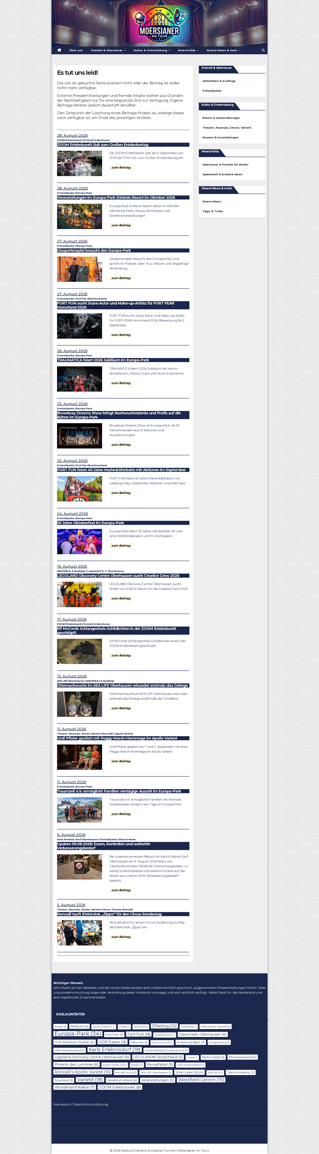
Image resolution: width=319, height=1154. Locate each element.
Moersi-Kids (187, 50)
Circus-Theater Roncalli (117, 909)
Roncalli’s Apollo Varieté (117, 733)
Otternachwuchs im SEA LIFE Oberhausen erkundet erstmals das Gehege (122, 685)
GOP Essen (112, 1041)
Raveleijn (137, 1065)
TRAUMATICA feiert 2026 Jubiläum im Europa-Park (103, 360)
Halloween (139, 1042)
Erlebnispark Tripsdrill (215, 1026)
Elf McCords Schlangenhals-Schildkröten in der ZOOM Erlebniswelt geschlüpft (116, 631)
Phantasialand (243, 1057)
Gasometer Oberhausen (203, 1034)
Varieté (90, 1079)
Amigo (60, 1026)
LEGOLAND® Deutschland (158, 1057)
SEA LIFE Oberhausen (70, 681)
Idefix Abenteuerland (70, 1050)
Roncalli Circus (125, 1072)
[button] (263, 50)
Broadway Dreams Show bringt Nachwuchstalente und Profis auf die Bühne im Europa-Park (119, 415)
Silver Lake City (189, 1072)
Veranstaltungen (157, 1080)
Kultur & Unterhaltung (151, 50)
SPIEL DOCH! (215, 1073)
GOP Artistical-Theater (75, 1042)
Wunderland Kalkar (75, 1087)
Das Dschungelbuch (104, 1027)
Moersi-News (127, 839)
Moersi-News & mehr (223, 50)
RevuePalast (160, 1064)
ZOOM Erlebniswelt (69, 140)
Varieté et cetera (122, 1080)
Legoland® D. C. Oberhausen (105, 571)
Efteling (164, 1026)
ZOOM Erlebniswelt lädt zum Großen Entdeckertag (102, 145)
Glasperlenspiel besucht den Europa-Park (94, 250)
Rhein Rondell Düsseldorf (190, 1065)
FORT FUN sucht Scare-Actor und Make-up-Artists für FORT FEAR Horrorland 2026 (115, 305)
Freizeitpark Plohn (165, 1035)
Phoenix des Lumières (76, 1064)
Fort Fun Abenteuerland (91, 298)
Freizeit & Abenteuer (107, 50)
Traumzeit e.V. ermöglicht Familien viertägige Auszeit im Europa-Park (119, 791)
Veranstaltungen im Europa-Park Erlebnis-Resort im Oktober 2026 (116, 197)
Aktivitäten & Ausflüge (71, 571)
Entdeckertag (189, 1027)
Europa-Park (84, 193)
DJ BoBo (124, 1027)
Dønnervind (141, 1027)
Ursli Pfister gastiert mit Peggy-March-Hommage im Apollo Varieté (117, 738)
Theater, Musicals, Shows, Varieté (78, 733)
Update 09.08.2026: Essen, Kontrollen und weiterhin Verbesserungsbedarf (103, 846)
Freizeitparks (65, 193)
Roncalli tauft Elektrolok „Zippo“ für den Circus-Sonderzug (109, 914)
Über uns (76, 50)
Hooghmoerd (219, 1042)
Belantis (79, 1026)
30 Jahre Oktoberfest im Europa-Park (90, 523)
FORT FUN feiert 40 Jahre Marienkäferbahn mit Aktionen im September (121, 470)
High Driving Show (162, 1042)
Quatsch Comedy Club (115, 1065)
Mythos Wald (213, 1057)
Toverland (64, 1080)
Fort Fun (138, 1034)
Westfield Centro (201, 1079)
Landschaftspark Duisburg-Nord (166, 1050)
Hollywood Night (191, 1042)
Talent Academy (240, 1072)
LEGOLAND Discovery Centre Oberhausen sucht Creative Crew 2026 (118, 576)
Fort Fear (114, 1034)
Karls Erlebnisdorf (114, 1049)
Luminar (192, 1057)
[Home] (59, 50)
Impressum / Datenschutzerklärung (80, 1104)
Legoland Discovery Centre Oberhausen (92, 1057)
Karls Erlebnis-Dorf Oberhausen (77, 839)
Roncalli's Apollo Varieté (83, 1071)
